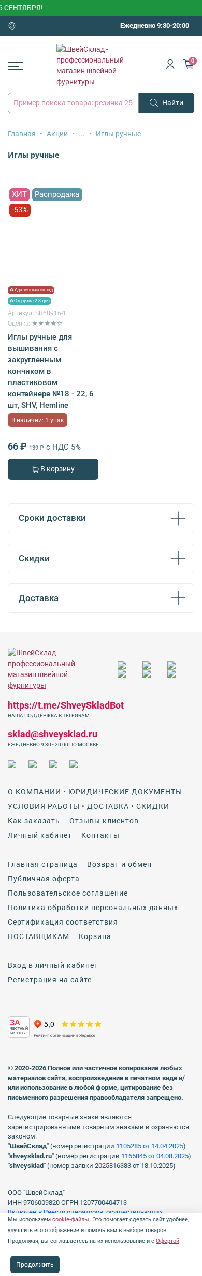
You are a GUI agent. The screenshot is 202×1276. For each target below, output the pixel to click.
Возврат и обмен (119, 864)
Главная (22, 134)
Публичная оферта (44, 878)
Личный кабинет (40, 835)
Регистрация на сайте (50, 980)
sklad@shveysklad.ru (52, 734)
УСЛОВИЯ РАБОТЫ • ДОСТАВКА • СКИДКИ (88, 806)
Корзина (95, 936)
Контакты (100, 835)
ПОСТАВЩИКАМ (38, 936)
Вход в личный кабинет (53, 965)
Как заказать (34, 821)
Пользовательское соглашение (68, 893)
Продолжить (35, 1264)
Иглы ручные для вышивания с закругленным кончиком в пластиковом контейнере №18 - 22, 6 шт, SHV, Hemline (51, 371)
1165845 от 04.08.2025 (155, 1156)
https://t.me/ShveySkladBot (66, 705)
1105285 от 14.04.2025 (149, 1146)
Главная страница (43, 864)
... (82, 133)
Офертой (167, 1241)
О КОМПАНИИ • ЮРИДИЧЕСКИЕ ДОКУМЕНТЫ (95, 792)
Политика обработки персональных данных (93, 907)
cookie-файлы (70, 1219)
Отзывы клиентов (104, 821)
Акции (57, 134)
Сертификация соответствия (63, 922)
